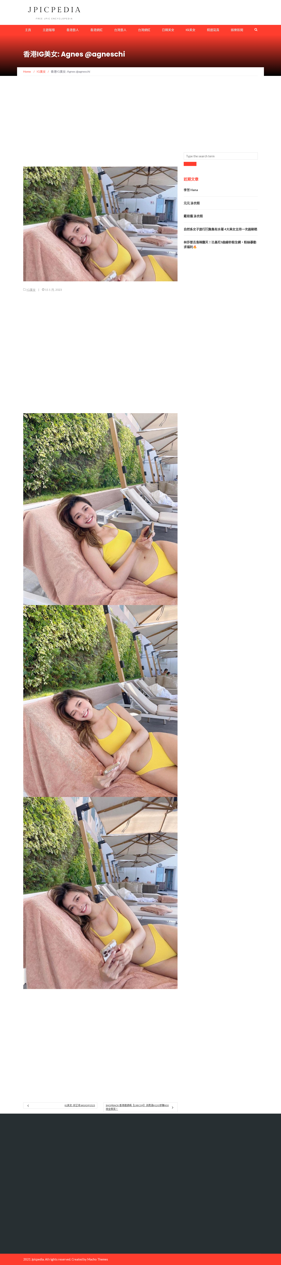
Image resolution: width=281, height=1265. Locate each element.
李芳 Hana (191, 190)
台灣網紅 (144, 30)
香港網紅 (96, 30)
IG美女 (190, 30)
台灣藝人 (120, 30)
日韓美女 (168, 30)
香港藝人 (72, 30)
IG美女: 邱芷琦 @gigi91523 (80, 1105)
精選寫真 (213, 30)
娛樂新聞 (237, 30)
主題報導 (49, 30)
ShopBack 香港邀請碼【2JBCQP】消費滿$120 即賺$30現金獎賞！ (137, 1107)
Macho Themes (97, 1259)
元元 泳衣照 (192, 203)
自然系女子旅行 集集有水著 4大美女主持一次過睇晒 (220, 229)
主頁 (28, 30)
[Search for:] (221, 156)
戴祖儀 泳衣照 (193, 216)
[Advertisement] (98, 95)
